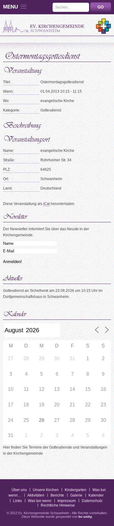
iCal (46, 204)
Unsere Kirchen (46, 490)
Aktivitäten (35, 495)
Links (17, 501)
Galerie (76, 495)
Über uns (19, 490)
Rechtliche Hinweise (58, 505)
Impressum (66, 501)
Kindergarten (75, 490)
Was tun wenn (39, 501)
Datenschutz (92, 501)
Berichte (57, 495)
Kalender (96, 495)
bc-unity (85, 516)
